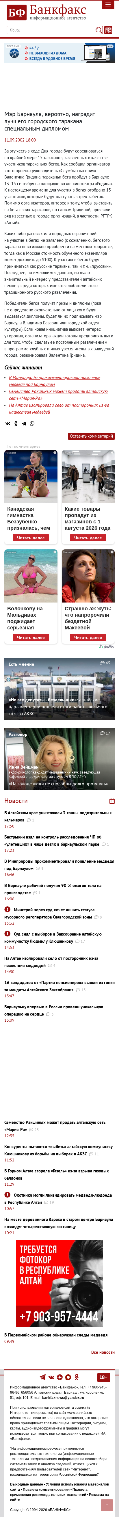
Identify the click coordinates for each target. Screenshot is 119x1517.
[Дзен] (60, 1377)
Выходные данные (26, 1484)
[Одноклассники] (15, 423)
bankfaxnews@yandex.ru (63, 1398)
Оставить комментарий (91, 436)
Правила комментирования (46, 1490)
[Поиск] (99, 30)
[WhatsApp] (32, 423)
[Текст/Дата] (108, 30)
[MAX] (68, 1377)
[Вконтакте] (51, 1377)
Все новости (103, 1352)
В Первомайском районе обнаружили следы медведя (56, 1335)
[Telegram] (24, 423)
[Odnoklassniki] (77, 1377)
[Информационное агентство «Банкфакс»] (44, 12)
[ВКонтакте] (7, 423)
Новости (16, 800)
